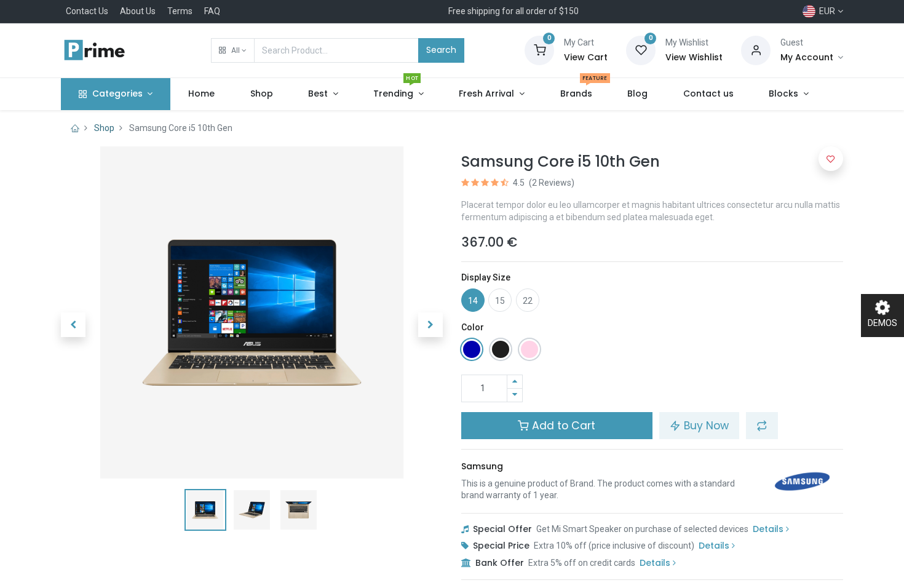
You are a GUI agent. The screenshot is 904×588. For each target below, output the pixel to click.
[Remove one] (514, 395)
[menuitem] (201, 94)
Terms (179, 11)
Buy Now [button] (705, 425)
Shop (104, 128)
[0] (539, 50)
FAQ (212, 11)
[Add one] (514, 381)
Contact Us (87, 11)
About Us (138, 11)
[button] (233, 50)
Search (441, 50)
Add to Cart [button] (562, 425)
